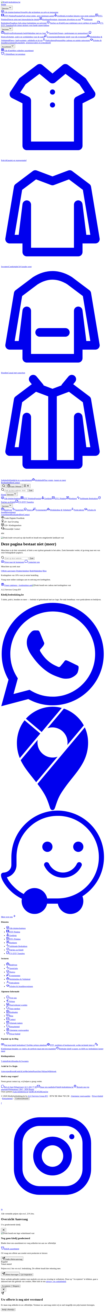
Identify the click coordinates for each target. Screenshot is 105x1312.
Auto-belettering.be (20, 1092)
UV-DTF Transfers (26, 502)
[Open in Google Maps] (52, 809)
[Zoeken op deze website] (3, 486)
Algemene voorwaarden (19, 1030)
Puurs (35, 1071)
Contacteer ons (34, 562)
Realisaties (5, 482)
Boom (12, 1071)
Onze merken (14, 1009)
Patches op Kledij (16, 950)
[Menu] (26, 486)
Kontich (18, 1071)
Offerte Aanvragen (12, 1275)
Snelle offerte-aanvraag (13, 1259)
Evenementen (41, 510)
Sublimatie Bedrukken (89, 498)
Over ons (13, 998)
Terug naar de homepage (14, 562)
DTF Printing (32, 498)
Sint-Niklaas (43, 1071)
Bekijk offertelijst (8, 1310)
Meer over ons (7, 917)
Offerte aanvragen (8, 571)
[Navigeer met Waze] (52, 913)
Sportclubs (19, 510)
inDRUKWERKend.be (38, 1092)
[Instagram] (52, 1207)
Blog (12, 482)
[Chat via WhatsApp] (52, 705)
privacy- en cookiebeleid (56, 1281)
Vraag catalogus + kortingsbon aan (18, 585)
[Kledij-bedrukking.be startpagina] (10, 2)
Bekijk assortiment (11, 1249)
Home (3, 4)
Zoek (31, 491)
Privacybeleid (14, 1034)
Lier (23, 1071)
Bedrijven (8, 510)
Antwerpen (5, 1071)
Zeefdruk (48, 498)
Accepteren (6, 1286)
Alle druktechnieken (12, 498)
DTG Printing (60, 498)
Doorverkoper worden (18, 1005)
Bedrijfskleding (36, 571)
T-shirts (4, 1061)
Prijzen (12, 1001)
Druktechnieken (22, 571)
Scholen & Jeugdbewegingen (21, 986)
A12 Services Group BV (38, 1096)
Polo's (9, 1061)
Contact (17, 482)
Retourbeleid (14, 1027)
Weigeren (16, 1286)
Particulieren (79, 510)
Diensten (5, 9)
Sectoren (5, 29)
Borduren (73, 498)
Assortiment (6, 47)
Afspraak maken (16, 1023)
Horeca (30, 510)
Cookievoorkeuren (22, 1099)
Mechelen (29, 1071)
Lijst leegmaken (26, 1275)
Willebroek (52, 1071)
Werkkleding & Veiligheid (60, 510)
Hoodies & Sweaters (20, 1061)
